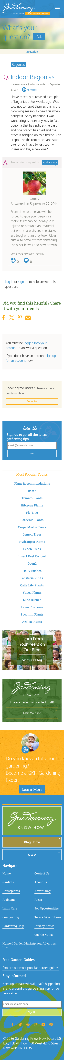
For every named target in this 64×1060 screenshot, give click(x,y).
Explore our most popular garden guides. (30, 968)
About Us (40, 882)
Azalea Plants (32, 622)
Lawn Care (9, 908)
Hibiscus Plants (32, 505)
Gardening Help (13, 926)
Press (38, 900)
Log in (9, 282)
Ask (39, 36)
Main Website (32, 713)
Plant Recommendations (32, 483)
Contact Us (41, 873)
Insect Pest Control (32, 556)
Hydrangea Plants (32, 542)
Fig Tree (32, 513)
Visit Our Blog (32, 660)
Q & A (32, 854)
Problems (8, 900)
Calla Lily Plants (32, 585)
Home (6, 873)
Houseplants (11, 891)
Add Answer (50, 162)
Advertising (42, 891)
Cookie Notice (43, 935)
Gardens (8, 882)
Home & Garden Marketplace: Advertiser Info (29, 945)
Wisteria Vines (32, 578)
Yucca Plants (32, 593)
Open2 (32, 563)
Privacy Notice (44, 926)
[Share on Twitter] (11, 317)
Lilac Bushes (32, 600)
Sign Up (32, 1012)
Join (32, 453)
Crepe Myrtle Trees (32, 527)
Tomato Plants (32, 498)
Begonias (32, 51)
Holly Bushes (32, 571)
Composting (10, 917)
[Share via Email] (28, 317)
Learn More (32, 789)
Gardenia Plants (32, 520)
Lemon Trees (32, 534)
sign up (23, 282)
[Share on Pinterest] (20, 317)
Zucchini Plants (32, 614)
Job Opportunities (46, 908)
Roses (32, 491)
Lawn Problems (32, 607)
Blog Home (32, 842)
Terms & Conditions (47, 917)
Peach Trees (32, 549)
